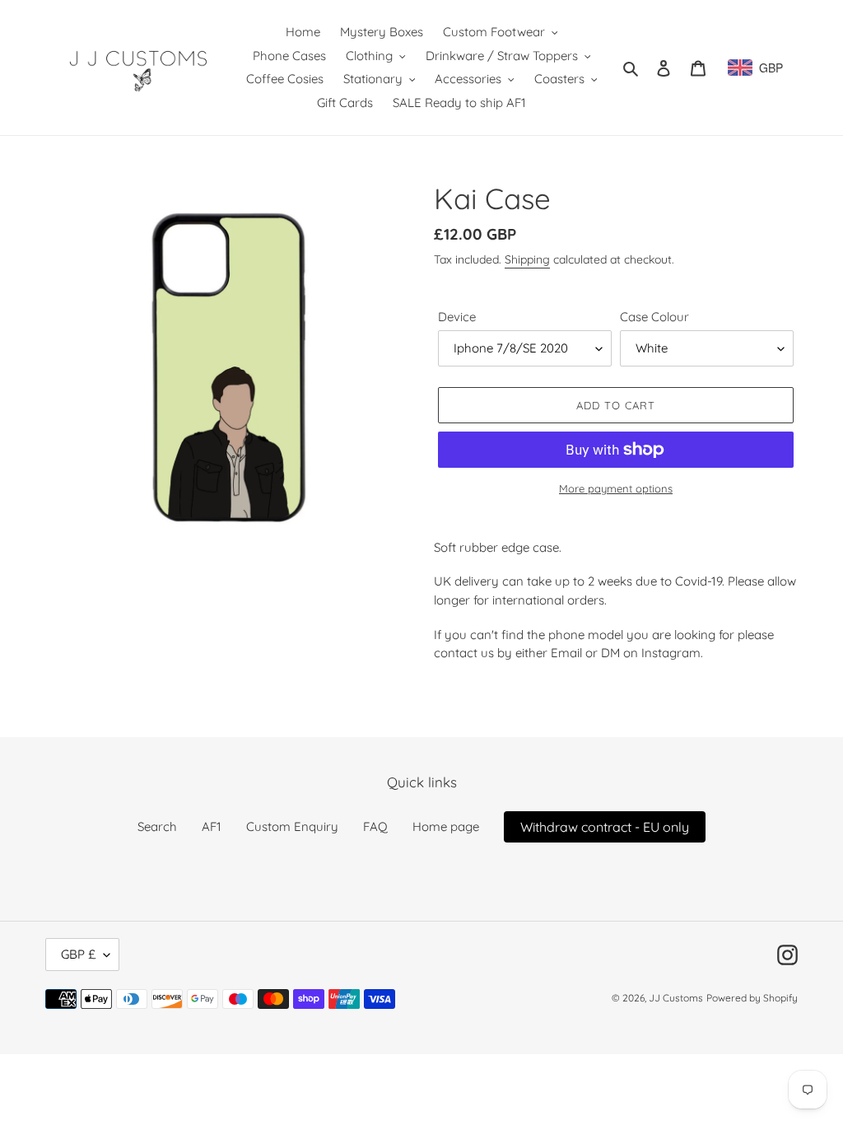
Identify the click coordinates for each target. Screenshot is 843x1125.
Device (457, 316)
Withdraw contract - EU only (604, 827)
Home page (445, 826)
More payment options (616, 488)
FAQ (375, 826)
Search (157, 826)
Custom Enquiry (292, 826)
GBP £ (78, 954)
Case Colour (654, 316)
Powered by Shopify (752, 998)
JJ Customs (676, 998)
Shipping (527, 259)
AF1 (211, 826)
